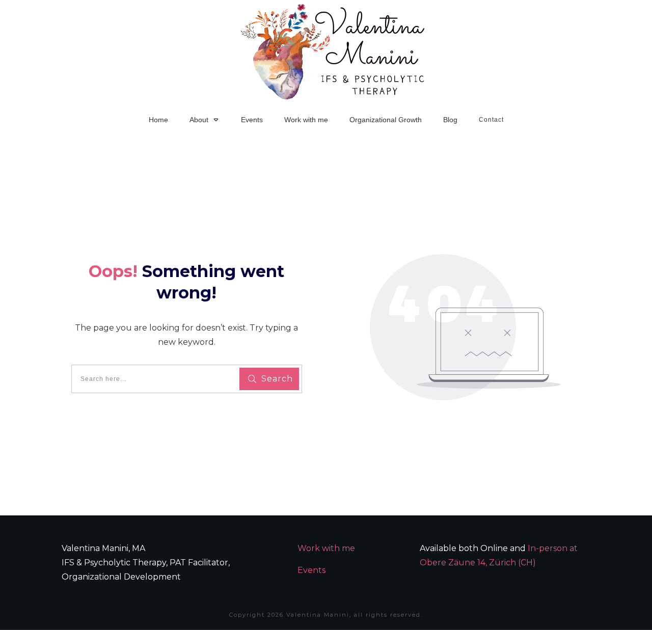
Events (311, 570)
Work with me (326, 548)
